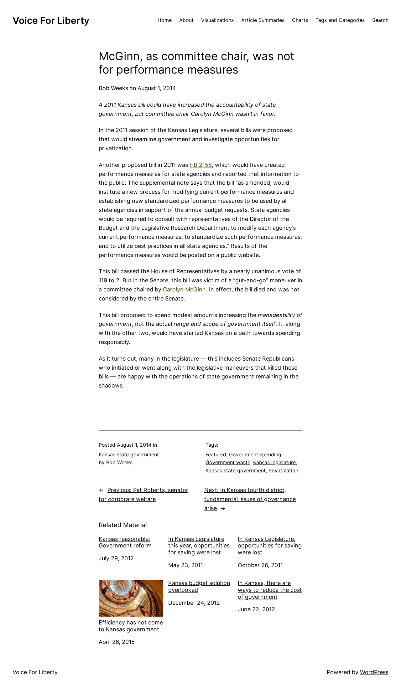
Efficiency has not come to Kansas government (131, 626)
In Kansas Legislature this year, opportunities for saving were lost (199, 546)
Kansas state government (129, 454)
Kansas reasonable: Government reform (125, 542)
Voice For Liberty (51, 20)
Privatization (283, 470)
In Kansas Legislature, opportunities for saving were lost (270, 546)
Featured (216, 454)
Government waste (228, 462)
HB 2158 (201, 165)
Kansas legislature (274, 462)
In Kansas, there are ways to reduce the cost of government (270, 590)
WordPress (374, 672)
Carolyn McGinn (184, 289)
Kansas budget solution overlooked (199, 586)
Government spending (255, 454)
